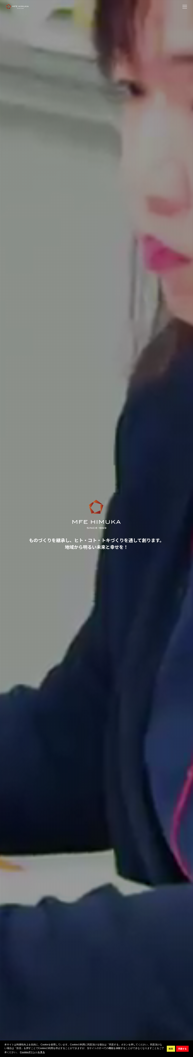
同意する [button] (182, 1049)
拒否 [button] (171, 1049)
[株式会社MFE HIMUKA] (17, 6)
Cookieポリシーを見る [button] (32, 1052)
